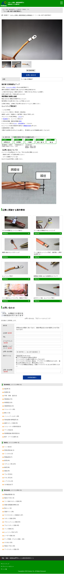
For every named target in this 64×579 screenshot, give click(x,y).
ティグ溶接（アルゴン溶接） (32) (14, 539)
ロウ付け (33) (8, 542)
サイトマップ (5, 563)
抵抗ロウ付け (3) (9, 498)
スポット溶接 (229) (10, 518)
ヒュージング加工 (11, 87)
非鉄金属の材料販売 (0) (11, 419)
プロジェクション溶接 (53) (12, 522)
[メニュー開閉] (60, 3)
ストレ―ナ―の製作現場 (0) (12, 426)
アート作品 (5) (8, 430)
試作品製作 (21, 123)
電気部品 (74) (8, 399)
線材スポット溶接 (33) (11, 423)
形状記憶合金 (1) (9, 450)
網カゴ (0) (7, 412)
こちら (20, 116)
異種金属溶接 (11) (9, 494)
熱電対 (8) (7, 392)
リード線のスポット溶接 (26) (13, 501)
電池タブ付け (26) (9, 546)
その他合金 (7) (8, 484)
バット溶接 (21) (9, 528)
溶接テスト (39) (9, 511)
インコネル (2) (8, 453)
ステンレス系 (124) (10, 464)
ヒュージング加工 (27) (11, 532)
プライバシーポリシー (8, 566)
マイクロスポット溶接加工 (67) (13, 515)
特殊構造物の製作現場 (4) (12, 433)
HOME (6, 15)
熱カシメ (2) (8, 508)
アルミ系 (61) (8, 474)
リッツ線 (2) (8, 446)
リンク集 (4, 569)
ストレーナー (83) (9, 409)
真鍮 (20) (7, 470)
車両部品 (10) (8, 402)
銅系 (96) (7, 467)
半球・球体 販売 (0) (10, 395)
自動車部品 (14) (9, 406)
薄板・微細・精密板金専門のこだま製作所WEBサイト (18, 558)
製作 (20, 121)
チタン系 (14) (8, 477)
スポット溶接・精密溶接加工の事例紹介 (21, 15)
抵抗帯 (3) (7, 388)
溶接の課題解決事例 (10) (11, 504)
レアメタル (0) (8, 481)
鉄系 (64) (7, 460)
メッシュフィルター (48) (11, 416)
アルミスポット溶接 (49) (11, 525)
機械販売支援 (27, 125)
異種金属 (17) (8, 457)
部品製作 (5, 118)
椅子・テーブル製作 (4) (11, 437)
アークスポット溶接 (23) (11, 549)
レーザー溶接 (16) (9, 535)
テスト (15, 123)
